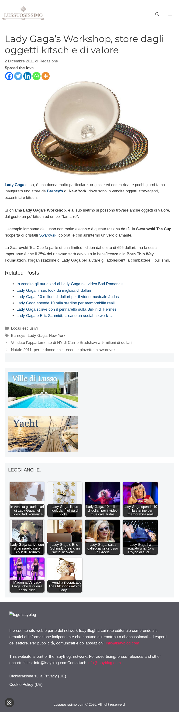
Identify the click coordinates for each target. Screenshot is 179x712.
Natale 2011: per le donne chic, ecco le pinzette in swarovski (64, 350)
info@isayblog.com (122, 643)
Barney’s (55, 191)
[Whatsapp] (36, 76)
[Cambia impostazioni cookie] (9, 702)
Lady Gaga (14, 185)
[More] (45, 76)
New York (57, 335)
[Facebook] (9, 76)
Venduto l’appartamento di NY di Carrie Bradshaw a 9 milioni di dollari (71, 342)
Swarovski (48, 235)
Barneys (18, 335)
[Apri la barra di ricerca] (157, 14)
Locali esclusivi (24, 328)
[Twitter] (18, 76)
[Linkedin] (27, 76)
